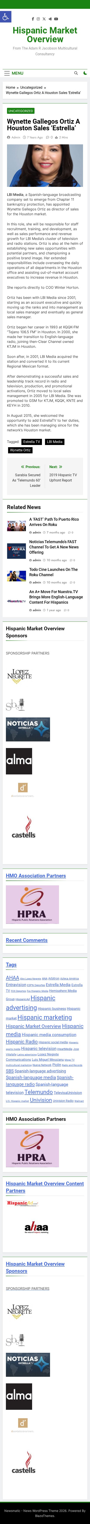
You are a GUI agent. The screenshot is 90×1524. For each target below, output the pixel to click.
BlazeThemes (44, 1516)
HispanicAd (23, 999)
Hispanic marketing (44, 1017)
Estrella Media (58, 985)
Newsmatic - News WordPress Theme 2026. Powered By (45, 1511)
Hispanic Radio (22, 1041)
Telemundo (38, 1092)
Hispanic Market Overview (45, 34)
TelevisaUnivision (68, 1092)
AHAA (12, 978)
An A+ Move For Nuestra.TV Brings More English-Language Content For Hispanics (56, 597)
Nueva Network (42, 1065)
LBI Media (54, 442)
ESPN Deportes (36, 985)
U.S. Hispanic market (17, 1101)
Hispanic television (38, 1048)
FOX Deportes (18, 991)
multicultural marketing (19, 1065)
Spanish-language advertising (40, 1071)
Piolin (56, 1065)
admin (16, 137)
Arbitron (53, 978)
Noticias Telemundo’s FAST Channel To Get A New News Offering (54, 547)
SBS (10, 1071)
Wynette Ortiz (20, 450)
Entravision (16, 984)
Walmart (79, 1101)
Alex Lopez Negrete (30, 978)
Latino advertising (27, 1054)
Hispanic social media (53, 1042)
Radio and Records (72, 1065)
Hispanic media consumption (49, 1034)
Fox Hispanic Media (37, 991)
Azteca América (69, 978)
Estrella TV (31, 442)
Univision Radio (63, 1101)
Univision (41, 1100)
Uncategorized (21, 111)
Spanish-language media (31, 1077)
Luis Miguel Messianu (48, 1060)
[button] (5, 16)
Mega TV (69, 1060)
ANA (44, 978)
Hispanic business (52, 1009)
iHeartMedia (64, 1049)
